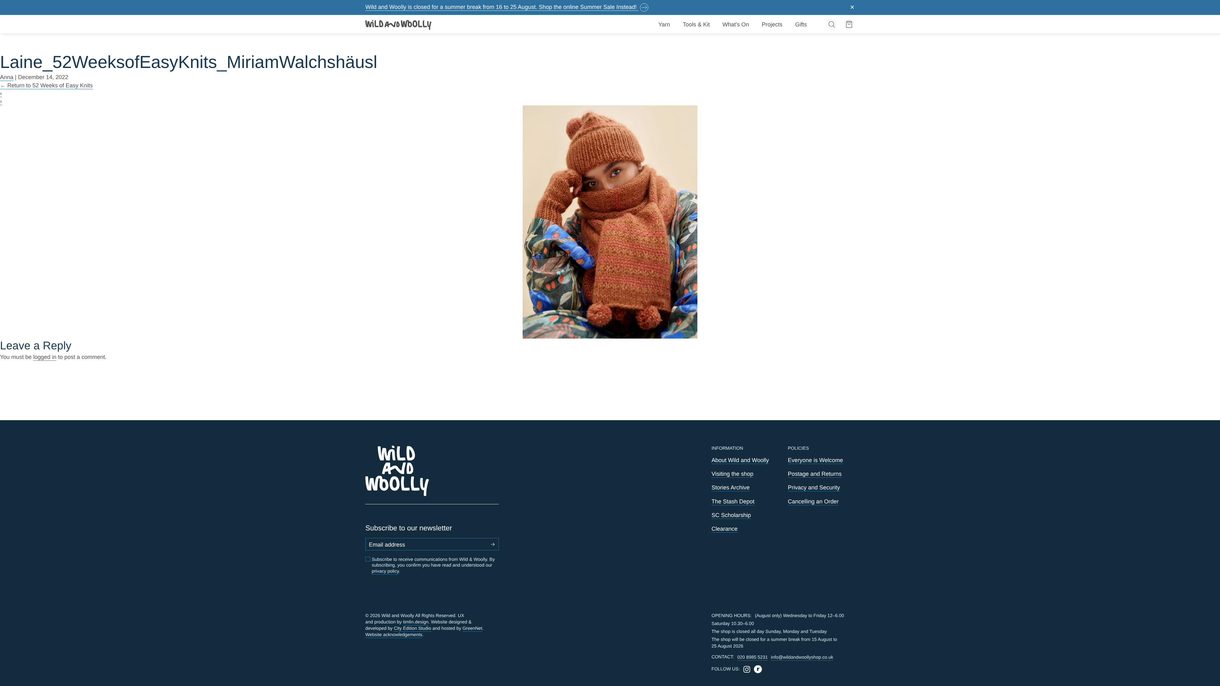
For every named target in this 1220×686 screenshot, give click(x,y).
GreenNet (472, 628)
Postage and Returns (815, 474)
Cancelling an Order (813, 501)
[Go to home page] (399, 24)
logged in (44, 357)
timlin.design (415, 622)
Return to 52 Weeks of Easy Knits (46, 85)
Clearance (725, 529)
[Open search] (831, 24)
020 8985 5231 (752, 657)
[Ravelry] (758, 669)
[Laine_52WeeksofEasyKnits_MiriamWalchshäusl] (610, 222)
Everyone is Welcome (815, 460)
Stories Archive (731, 487)
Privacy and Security (814, 487)
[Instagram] (747, 669)
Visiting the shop (733, 474)
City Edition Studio (412, 628)
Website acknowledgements (393, 634)
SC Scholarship (731, 515)
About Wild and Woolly (740, 460)
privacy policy (385, 571)
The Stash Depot (733, 501)
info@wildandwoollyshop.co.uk (802, 657)
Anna (6, 77)
